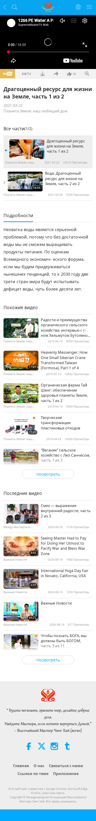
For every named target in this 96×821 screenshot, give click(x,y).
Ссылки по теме (32, 773)
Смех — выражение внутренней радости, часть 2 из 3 (66, 511)
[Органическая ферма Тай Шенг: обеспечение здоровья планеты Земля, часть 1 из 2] (20, 393)
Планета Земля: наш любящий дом (35, 111)
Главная (21, 765)
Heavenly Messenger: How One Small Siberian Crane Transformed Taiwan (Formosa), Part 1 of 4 (64, 360)
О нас (39, 765)
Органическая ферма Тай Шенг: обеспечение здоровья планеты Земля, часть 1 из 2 (64, 393)
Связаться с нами (66, 765)
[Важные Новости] (20, 611)
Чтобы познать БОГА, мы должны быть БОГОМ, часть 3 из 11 (63, 641)
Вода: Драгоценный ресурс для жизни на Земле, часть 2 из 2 (63, 178)
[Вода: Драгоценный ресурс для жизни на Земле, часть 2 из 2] (25, 181)
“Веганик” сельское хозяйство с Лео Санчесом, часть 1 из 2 (65, 455)
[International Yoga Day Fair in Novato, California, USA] (20, 579)
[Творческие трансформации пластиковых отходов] (20, 426)
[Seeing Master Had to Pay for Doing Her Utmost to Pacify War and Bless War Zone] (20, 546)
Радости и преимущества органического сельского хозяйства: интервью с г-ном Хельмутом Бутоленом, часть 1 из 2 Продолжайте (66, 327)
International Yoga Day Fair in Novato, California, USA (65, 573)
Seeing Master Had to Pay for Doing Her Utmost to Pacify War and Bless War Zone (63, 546)
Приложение (66, 773)
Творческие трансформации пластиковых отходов (60, 423)
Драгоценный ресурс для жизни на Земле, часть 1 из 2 (66, 146)
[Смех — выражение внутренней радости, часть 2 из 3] (20, 514)
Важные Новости (56, 603)
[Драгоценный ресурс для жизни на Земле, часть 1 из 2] (26, 149)
